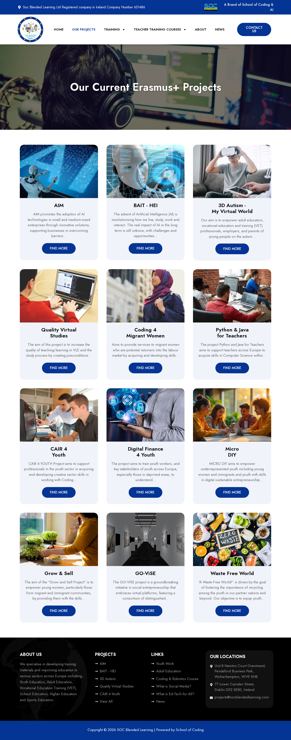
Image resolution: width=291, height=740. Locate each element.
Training (112, 29)
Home (58, 29)
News (220, 29)
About (200, 29)
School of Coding (190, 729)
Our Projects (83, 29)
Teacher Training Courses (157, 29)
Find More (59, 248)
